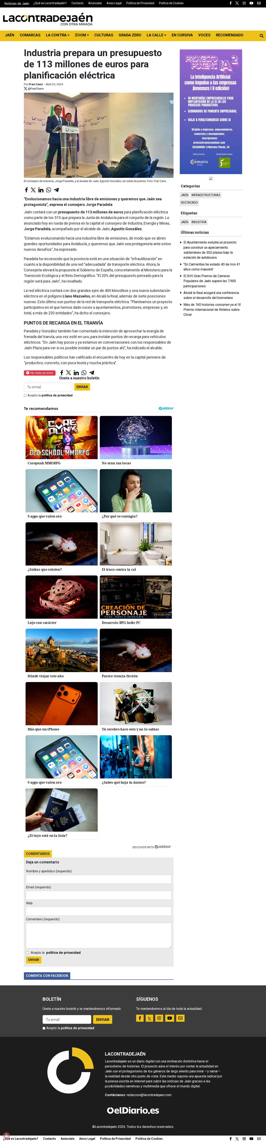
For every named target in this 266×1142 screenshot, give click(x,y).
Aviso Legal (114, 3)
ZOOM (81, 35)
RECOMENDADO (229, 35)
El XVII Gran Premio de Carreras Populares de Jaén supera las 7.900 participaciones (209, 281)
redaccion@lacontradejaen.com (149, 1095)
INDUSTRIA (199, 222)
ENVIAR (82, 387)
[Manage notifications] (6, 1135)
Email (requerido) (38, 887)
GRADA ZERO (130, 35)
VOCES (204, 35)
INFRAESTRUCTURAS (205, 195)
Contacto (77, 3)
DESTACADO (189, 202)
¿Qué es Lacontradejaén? (50, 3)
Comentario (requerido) (43, 919)
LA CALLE (155, 35)
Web (29, 903)
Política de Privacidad (140, 3)
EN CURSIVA (182, 35)
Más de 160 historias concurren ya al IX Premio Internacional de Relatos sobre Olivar (212, 310)
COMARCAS (30, 35)
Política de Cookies (171, 3)
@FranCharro (35, 88)
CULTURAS (103, 35)
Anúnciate (95, 3)
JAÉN (9, 35)
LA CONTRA (56, 35)
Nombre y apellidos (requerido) (49, 871)
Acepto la (50, 395)
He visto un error (41, 373)
